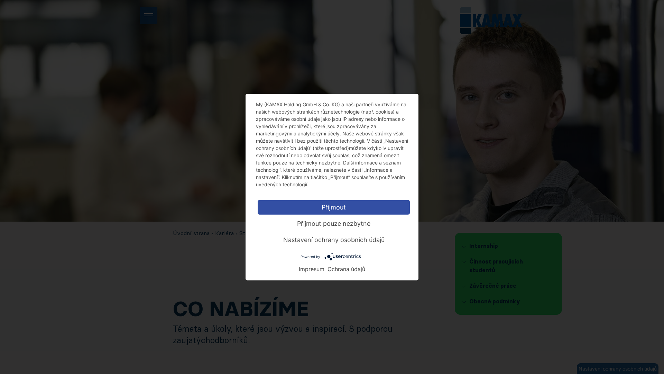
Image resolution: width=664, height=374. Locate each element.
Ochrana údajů (346, 268)
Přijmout (334, 207)
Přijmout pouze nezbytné (333, 223)
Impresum (311, 268)
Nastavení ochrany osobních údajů (334, 239)
